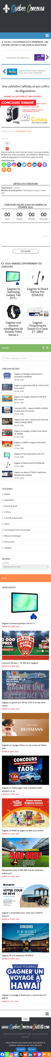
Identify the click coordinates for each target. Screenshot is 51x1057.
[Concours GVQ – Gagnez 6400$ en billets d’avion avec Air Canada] (7, 410)
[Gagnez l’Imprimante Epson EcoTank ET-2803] (38, 311)
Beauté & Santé (10, 506)
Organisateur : (7, 188)
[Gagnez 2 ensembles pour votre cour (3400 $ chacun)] (25, 895)
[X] (19, 164)
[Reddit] (29, 164)
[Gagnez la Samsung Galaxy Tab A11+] (13, 278)
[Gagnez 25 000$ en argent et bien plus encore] (7, 444)
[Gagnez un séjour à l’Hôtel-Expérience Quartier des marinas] (7, 474)
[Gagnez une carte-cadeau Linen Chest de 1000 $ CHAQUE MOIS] (7, 421)
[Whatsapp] (4, 164)
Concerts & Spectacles (13, 518)
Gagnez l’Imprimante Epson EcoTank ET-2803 (37, 327)
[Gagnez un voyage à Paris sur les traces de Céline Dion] (25, 727)
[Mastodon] (44, 164)
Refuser (32, 1049)
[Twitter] (24, 164)
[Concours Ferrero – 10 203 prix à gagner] (25, 645)
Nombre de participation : (12, 190)
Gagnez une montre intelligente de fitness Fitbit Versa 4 (13, 329)
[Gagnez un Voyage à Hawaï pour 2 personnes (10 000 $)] (7, 375)
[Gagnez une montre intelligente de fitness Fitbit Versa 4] (13, 311)
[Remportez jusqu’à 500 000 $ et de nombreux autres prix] (25, 852)
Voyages (8, 548)
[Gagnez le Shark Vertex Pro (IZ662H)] (38, 278)
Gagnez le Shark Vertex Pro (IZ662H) (37, 292)
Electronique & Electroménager (28, 42)
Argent (7, 494)
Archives (5, 563)
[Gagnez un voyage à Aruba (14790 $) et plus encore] (7, 398)
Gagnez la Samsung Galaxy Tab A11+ (13, 293)
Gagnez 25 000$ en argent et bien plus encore (23, 830)
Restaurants (9, 542)
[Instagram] (14, 164)
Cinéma (7, 512)
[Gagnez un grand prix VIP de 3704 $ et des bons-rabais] (7, 387)
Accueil (7, 42)
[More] (9, 169)
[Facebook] (9, 164)
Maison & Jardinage (12, 536)
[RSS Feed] (47, 347)
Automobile (9, 500)
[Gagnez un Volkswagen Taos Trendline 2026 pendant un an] (25, 770)
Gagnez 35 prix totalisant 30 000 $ (17, 955)
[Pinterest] (39, 164)
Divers (7, 524)
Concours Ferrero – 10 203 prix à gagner (20, 663)
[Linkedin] (34, 164)
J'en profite (26, 251)
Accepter (21, 1049)
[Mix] (4, 169)
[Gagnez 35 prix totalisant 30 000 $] (25, 937)
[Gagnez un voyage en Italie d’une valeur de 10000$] (7, 433)
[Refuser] (47, 1048)
